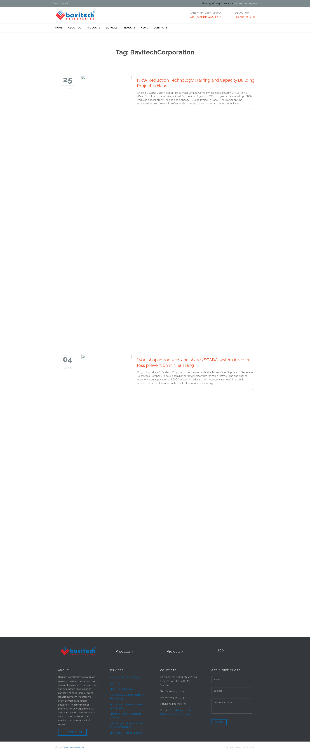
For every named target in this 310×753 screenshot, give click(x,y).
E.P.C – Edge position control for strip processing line (126, 725)
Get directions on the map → (175, 714)
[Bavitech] (75, 15)
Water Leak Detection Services (126, 677)
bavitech (79, 747)
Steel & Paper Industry (121, 689)
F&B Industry (117, 683)
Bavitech (67, 747)
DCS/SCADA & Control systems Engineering (127, 697)
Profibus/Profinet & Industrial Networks (125, 716)
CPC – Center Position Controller (126, 733)
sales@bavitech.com (180, 710)
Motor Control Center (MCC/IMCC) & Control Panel (128, 706)
